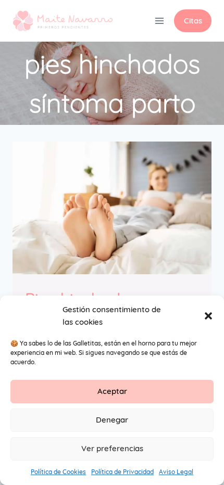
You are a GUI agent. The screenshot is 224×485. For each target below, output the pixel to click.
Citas (193, 20)
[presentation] (112, 208)
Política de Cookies (58, 472)
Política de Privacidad (122, 472)
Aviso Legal (176, 472)
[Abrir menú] (159, 20)
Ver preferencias (112, 448)
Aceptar (112, 391)
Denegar (112, 420)
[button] (208, 316)
